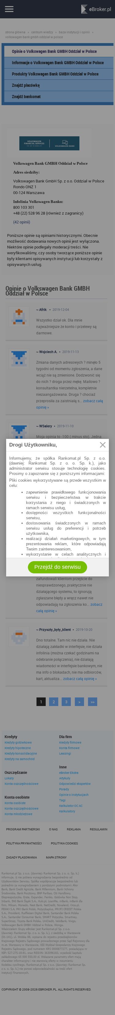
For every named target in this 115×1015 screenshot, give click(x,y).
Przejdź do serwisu (57, 567)
